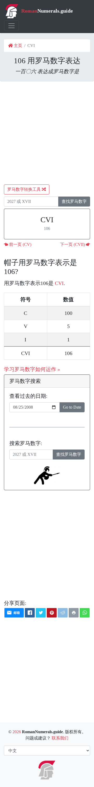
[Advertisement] (47, 133)
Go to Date (72, 407)
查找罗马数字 (74, 201)
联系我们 (60, 738)
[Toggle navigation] (11, 25)
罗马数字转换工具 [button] (24, 189)
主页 (17, 45)
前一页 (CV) (19, 244)
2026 (17, 732)
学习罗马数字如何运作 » (32, 369)
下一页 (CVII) (73, 244)
